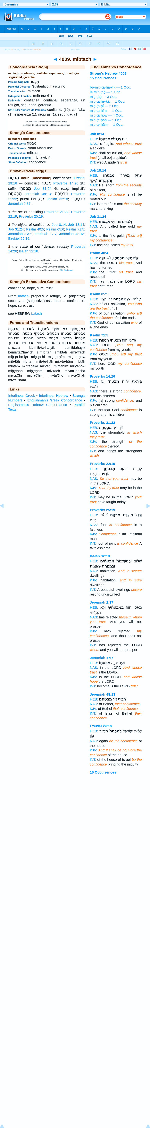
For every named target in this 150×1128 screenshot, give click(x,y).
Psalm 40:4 (99, 253)
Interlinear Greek (21, 396)
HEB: (94, 139)
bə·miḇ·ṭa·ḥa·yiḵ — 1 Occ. (110, 87)
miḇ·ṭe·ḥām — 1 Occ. (106, 125)
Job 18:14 (76, 225)
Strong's (17, 49)
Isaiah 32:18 (58, 199)
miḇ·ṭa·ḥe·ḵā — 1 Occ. (107, 101)
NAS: (94, 144)
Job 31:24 (42, 189)
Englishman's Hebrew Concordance (37, 405)
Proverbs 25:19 (31, 216)
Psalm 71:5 (75, 229)
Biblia (7, 49)
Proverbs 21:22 (56, 212)
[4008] (5, 515)
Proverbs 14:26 (65, 183)
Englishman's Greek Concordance (54, 400)
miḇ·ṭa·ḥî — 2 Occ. (104, 106)
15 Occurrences (103, 772)
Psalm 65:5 (99, 294)
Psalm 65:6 (55, 229)
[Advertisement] (75, 810)
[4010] (145, 515)
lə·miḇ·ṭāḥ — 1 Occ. (105, 92)
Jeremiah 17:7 (45, 234)
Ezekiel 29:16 (18, 238)
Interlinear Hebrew (53, 396)
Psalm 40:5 (35, 229)
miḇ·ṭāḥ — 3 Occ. (103, 97)
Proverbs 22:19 (102, 464)
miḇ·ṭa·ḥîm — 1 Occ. (106, 111)
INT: (93, 162)
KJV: (93, 153)
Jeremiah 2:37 (19, 204)
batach (23, 296)
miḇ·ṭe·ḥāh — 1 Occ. (106, 120)
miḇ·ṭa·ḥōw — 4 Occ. (106, 115)
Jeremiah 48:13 (38, 194)
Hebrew (28, 49)
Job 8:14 (59, 225)
